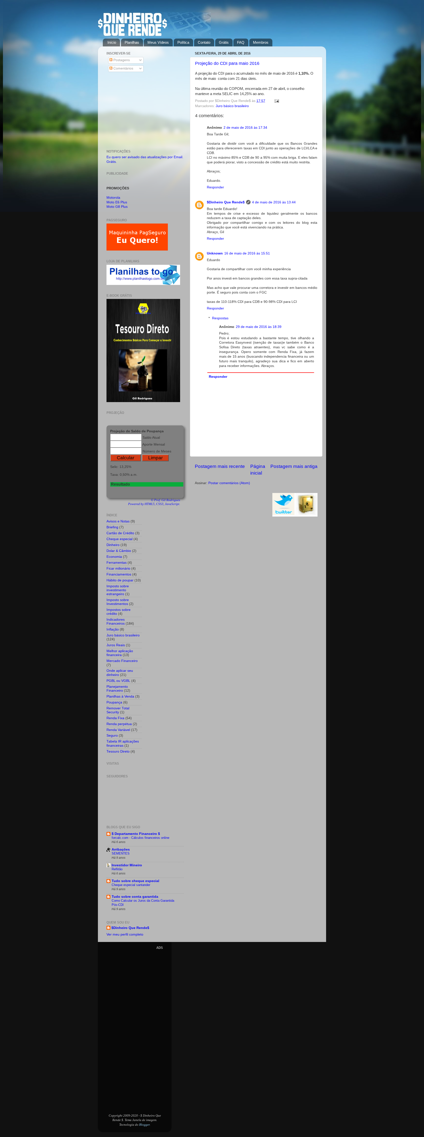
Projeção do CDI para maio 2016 (227, 63)
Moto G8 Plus (117, 207)
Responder (215, 187)
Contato (204, 42)
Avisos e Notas (118, 521)
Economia (114, 557)
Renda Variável (118, 730)
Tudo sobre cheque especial (135, 881)
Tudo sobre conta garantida (135, 896)
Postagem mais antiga (294, 466)
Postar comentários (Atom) (229, 483)
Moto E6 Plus (116, 202)
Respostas (220, 318)
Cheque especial (119, 539)
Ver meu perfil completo (124, 934)
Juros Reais (115, 645)
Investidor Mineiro (127, 865)
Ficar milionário (118, 568)
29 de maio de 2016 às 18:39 (258, 327)
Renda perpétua (119, 724)
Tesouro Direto (118, 751)
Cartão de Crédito (120, 533)
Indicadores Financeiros (115, 621)
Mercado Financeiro (122, 661)
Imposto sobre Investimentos (117, 602)
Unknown (215, 253)
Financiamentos (118, 574)
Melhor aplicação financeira (119, 653)
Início (111, 42)
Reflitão (117, 869)
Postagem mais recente (220, 466)
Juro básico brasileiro (232, 106)
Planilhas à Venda (120, 696)
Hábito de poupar (119, 580)
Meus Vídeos (158, 42)
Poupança (114, 702)
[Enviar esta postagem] (276, 101)
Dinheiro (112, 545)
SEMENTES (121, 853)
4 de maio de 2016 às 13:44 (274, 202)
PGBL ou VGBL (118, 681)
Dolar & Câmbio (118, 551)
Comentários (122, 68)
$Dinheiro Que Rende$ (226, 202)
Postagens (121, 60)
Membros (260, 42)
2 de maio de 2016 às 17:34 (245, 127)
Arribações (121, 849)
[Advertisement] (145, 111)
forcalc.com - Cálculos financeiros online (140, 838)
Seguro (112, 735)
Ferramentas (116, 562)
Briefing (112, 527)
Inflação (112, 629)
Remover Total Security (117, 710)
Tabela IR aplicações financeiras (122, 743)
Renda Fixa (115, 718)
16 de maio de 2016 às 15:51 (247, 253)
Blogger (144, 1124)
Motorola (113, 197)
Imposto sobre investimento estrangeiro (117, 590)
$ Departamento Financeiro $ (136, 834)
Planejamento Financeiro (117, 688)
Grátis (224, 42)
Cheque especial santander (131, 885)
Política (183, 42)
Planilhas (132, 42)
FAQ (240, 42)
